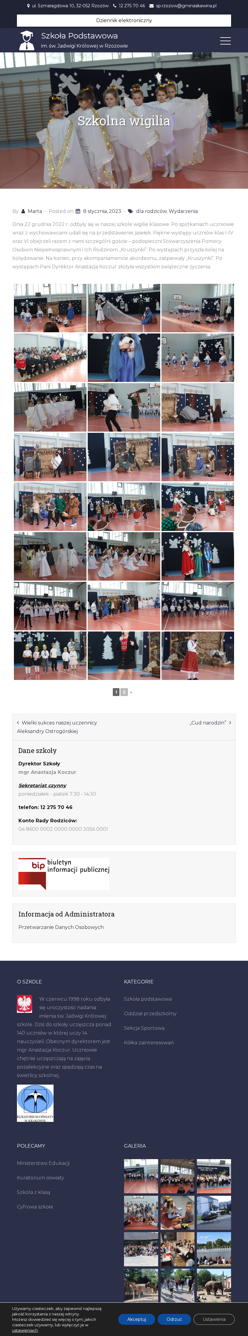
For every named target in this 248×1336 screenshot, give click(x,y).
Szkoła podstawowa (148, 999)
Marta (35, 211)
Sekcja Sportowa (144, 1028)
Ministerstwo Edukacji (43, 1163)
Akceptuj (136, 1319)
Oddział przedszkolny (150, 1013)
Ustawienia (214, 1319)
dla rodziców (151, 211)
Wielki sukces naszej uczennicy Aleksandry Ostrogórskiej (57, 727)
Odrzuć (174, 1319)
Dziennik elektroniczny (124, 20)
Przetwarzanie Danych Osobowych (61, 927)
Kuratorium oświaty (40, 1178)
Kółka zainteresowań (149, 1043)
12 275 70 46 (132, 5)
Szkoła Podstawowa (79, 36)
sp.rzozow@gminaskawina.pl (186, 5)
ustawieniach (25, 1330)
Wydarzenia (183, 211)
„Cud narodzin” (208, 723)
